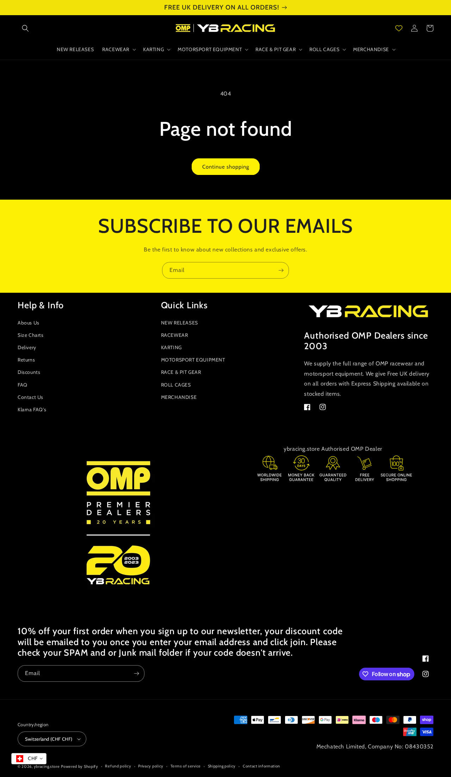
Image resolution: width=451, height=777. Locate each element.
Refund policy (118, 766)
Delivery (27, 347)
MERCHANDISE (179, 397)
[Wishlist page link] (398, 28)
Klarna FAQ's (32, 409)
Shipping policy (222, 766)
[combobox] (29, 758)
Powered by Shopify (79, 766)
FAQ (22, 385)
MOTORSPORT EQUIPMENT (193, 360)
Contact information (261, 766)
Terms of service (186, 766)
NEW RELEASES (179, 323)
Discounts (29, 372)
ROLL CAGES (176, 385)
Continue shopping (225, 167)
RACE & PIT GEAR (181, 372)
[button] (25, 28)
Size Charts (31, 335)
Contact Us (30, 397)
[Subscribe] (281, 270)
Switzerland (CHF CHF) (48, 739)
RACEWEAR (174, 335)
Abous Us (28, 323)
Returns (26, 360)
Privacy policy (150, 766)
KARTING (171, 347)
